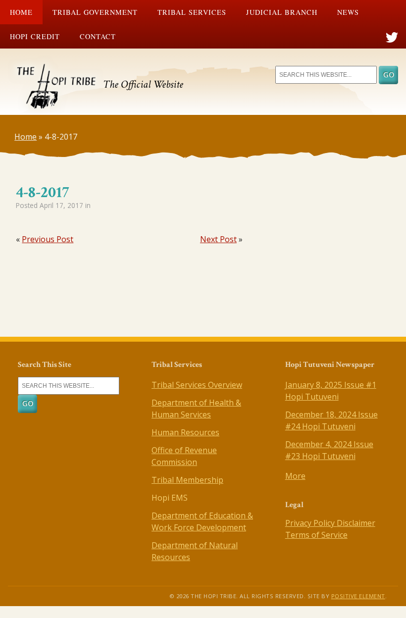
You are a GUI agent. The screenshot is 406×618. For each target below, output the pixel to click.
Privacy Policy (311, 522)
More (295, 475)
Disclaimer (356, 522)
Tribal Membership (187, 479)
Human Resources (185, 432)
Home (21, 12)
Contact (98, 36)
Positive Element (358, 596)
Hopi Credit (35, 36)
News (348, 12)
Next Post (218, 239)
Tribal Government (95, 12)
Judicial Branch (281, 12)
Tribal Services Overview (197, 384)
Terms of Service (316, 534)
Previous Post (47, 239)
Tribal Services (191, 12)
